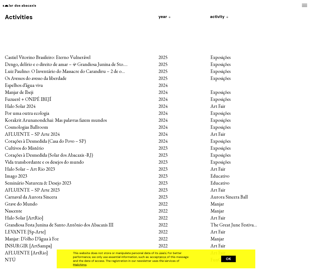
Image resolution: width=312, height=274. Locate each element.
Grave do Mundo (21, 204)
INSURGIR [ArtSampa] (28, 246)
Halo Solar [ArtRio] (24, 218)
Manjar (217, 204)
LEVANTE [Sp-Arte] (25, 232)
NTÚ (10, 259)
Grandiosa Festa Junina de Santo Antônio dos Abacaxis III (59, 225)
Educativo (219, 176)
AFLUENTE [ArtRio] (26, 252)
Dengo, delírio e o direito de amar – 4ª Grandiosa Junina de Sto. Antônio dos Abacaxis (85, 64)
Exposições (220, 57)
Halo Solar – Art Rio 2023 (30, 169)
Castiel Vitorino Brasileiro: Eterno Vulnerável (48, 57)
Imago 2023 (16, 176)
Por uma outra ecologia (27, 113)
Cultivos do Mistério (24, 148)
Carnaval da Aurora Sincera (31, 197)
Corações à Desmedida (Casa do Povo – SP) (45, 141)
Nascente (13, 211)
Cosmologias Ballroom (26, 127)
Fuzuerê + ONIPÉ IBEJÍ (28, 99)
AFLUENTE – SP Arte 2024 (32, 134)
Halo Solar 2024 (20, 106)
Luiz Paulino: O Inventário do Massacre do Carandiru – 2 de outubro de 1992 (78, 71)
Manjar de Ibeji (19, 92)
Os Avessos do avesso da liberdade (35, 78)
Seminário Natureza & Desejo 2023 (38, 183)
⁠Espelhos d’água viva (24, 85)
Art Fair (217, 106)
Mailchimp (80, 265)
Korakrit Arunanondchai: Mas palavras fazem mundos (56, 120)
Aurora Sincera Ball (229, 197)
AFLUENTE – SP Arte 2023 (32, 190)
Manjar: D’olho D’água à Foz (31, 239)
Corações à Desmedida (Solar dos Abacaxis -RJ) (49, 155)
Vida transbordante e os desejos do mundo (44, 162)
